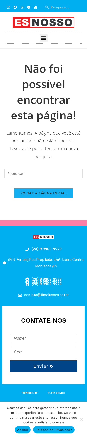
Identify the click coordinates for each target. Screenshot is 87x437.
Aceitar (22, 430)
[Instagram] (8, 7)
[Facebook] (15, 7)
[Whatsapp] (22, 7)
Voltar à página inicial (44, 193)
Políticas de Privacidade (54, 430)
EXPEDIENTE (30, 393)
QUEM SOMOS (56, 393)
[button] (44, 38)
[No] (81, 419)
